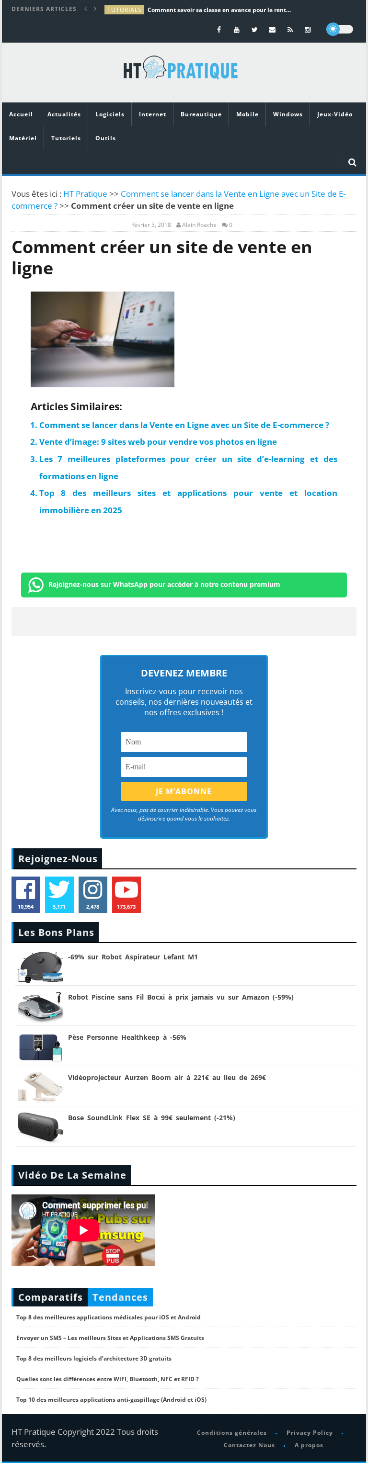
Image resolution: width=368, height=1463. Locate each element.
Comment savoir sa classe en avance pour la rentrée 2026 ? (219, 10)
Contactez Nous (249, 1445)
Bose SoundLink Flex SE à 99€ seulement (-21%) (151, 1117)
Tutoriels (66, 138)
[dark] (339, 29)
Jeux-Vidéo (335, 114)
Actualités (64, 114)
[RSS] (290, 29)
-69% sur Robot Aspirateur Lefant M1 (133, 956)
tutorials (124, 10)
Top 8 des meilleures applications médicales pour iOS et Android (108, 1317)
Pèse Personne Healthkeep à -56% (127, 1037)
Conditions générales (232, 1433)
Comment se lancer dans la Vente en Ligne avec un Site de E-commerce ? (184, 424)
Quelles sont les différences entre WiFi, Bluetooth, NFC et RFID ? (107, 1379)
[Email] (272, 29)
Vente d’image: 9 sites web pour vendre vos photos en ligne (158, 441)
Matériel (23, 138)
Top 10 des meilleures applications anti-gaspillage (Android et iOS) (111, 1399)
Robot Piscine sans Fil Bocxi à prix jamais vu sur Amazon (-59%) (181, 997)
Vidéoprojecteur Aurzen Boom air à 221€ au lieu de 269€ (167, 1077)
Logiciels (110, 114)
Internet (152, 114)
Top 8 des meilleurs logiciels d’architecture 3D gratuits (94, 1358)
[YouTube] (237, 29)
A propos (309, 1445)
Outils (105, 138)
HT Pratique (85, 193)
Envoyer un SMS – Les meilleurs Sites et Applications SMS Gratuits (110, 1338)
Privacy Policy (310, 1433)
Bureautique (201, 114)
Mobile (247, 114)
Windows (288, 114)
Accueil (21, 114)
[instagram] (308, 29)
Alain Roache (199, 225)
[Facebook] (219, 29)
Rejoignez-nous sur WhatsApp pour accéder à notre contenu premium (164, 584)
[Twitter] (255, 29)
